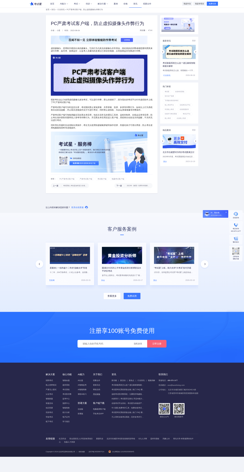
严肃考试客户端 (58, 107)
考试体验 (96, 394)
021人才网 (143, 439)
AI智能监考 (82, 385)
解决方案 (102, 4)
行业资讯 (61, 10)
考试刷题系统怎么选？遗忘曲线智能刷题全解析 (128, 385)
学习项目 (66, 421)
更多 (194, 41)
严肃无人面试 (51, 390)
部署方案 (82, 403)
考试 (76, 4)
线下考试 (49, 421)
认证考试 (49, 394)
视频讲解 (151, 380)
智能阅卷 (66, 408)
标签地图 (82, 452)
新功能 (114, 380)
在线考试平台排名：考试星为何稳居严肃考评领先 (128, 403)
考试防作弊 (67, 394)
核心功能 (67, 374)
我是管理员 (199, 4)
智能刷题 (49, 399)
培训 (88, 4)
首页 (52, 4)
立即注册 (156, 343)
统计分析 (66, 412)
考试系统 (66, 390)
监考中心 (66, 399)
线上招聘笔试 (51, 385)
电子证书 (66, 417)
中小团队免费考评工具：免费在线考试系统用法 (128, 408)
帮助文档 (96, 390)
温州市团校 (154, 439)
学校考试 (49, 417)
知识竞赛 (49, 408)
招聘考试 (49, 380)
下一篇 (134, 186)
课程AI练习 (82, 394)
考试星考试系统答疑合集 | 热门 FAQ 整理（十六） (128, 412)
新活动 (123, 380)
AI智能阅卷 (82, 390)
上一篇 (71, 186)
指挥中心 (66, 403)
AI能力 (63, 4)
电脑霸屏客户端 (99, 409)
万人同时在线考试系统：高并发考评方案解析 (128, 417)
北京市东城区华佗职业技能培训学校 (121, 439)
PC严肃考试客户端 (61, 102)
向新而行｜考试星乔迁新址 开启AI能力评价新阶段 (128, 399)
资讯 (135, 4)
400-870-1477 (172, 380)
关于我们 (97, 374)
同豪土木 (166, 439)
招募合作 (147, 4)
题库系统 (66, 385)
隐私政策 (138, 344)
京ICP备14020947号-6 (96, 452)
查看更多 (112, 296)
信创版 (80, 409)
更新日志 (96, 385)
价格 (126, 4)
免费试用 (212, 4)
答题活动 (49, 403)
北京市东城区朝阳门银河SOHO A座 (182, 390)
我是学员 (187, 4)
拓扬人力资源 (69, 442)
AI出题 (80, 380)
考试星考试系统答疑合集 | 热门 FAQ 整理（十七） (128, 390)
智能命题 (66, 380)
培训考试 (49, 412)
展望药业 (99, 439)
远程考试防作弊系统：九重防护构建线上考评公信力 (128, 394)
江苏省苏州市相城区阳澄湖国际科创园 (183, 393)
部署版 (80, 414)
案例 (116, 4)
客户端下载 (98, 403)
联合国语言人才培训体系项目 (81, 439)
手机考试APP (98, 414)
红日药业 (62, 439)
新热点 (131, 380)
